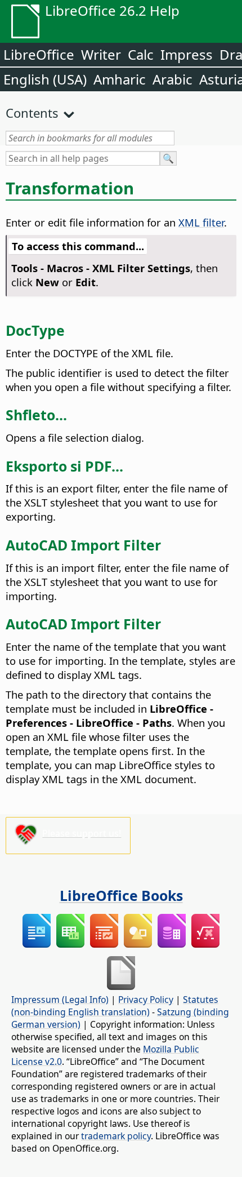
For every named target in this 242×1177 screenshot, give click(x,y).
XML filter (201, 222)
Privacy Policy (145, 999)
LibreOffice (38, 54)
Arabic (172, 79)
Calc (141, 54)
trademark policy (116, 1136)
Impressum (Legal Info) (60, 999)
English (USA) (45, 79)
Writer (101, 54)
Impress (186, 54)
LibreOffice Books (121, 895)
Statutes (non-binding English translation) (114, 1005)
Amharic (119, 79)
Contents (32, 112)
